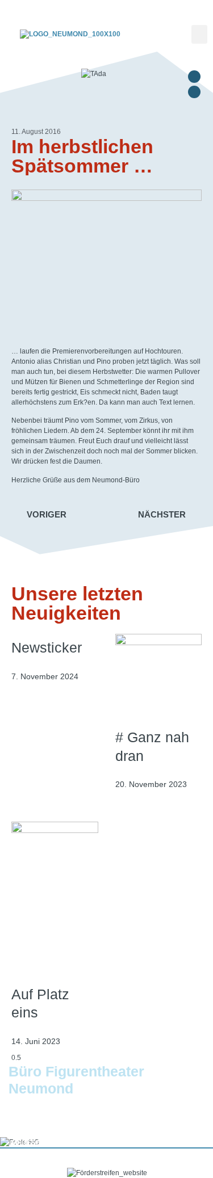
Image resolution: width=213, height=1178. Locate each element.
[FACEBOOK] (194, 76)
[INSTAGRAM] (194, 92)
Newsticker (46, 647)
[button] (199, 34)
